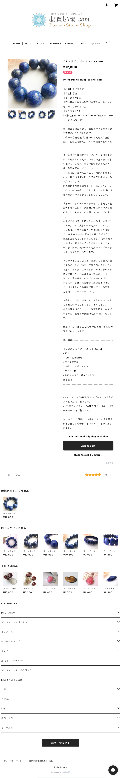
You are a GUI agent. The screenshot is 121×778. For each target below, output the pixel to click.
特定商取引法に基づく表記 (41, 761)
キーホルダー (8, 727)
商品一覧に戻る (60, 743)
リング (4, 651)
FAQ (83, 43)
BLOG (40, 43)
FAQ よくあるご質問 (12, 679)
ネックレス (7, 632)
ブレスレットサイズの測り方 (16, 670)
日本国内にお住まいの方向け (88, 455)
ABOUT (28, 43)
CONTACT (71, 43)
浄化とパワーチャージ (13, 660)
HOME (16, 43)
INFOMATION (8, 612)
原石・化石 (7, 718)
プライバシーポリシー (14, 761)
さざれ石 (6, 699)
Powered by (57, 772)
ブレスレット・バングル (14, 622)
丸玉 (3, 689)
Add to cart (88, 445)
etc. (3, 708)
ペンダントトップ (10, 641)
